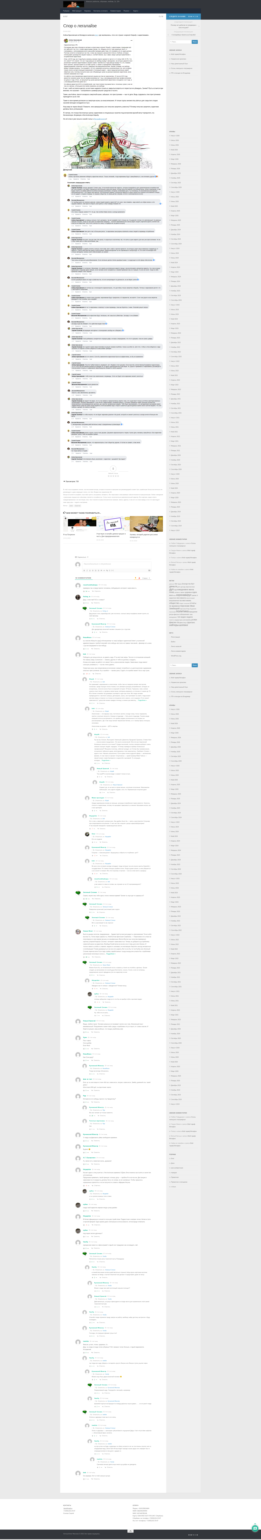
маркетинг (172, 598)
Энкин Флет (106, 965)
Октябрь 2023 (176, 295)
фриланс (191, 622)
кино (174, 595)
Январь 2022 (175, 394)
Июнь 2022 (175, 370)
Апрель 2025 (175, 211)
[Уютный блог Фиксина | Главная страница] (73, 4)
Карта (135, 11)
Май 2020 (174, 488)
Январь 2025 (175, 225)
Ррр (104, 1110)
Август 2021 (175, 417)
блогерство (186, 584)
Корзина (87, 11)
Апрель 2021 (175, 436)
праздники (193, 612)
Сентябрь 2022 (176, 356)
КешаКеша (106, 1068)
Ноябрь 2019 (175, 516)
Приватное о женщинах (179, 1182)
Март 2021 (174, 441)
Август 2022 (175, 361)
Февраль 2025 (176, 220)
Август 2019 (175, 530)
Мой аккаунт (77, 11)
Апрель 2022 (175, 380)
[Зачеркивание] (92, 570)
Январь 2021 (175, 450)
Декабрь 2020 (176, 455)
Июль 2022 (175, 366)
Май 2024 (174, 262)
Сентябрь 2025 (176, 187)
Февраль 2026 (176, 164)
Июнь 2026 (175, 145)
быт (192, 584)
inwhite (105, 1360)
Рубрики (66, 11)
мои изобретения (177, 1168)
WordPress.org (176, 656)
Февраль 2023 (176, 333)
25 (128, 518)
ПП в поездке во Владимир (180, 73)
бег (176, 584)
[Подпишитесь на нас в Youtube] (191, 16)
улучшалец (187, 620)
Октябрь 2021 (176, 408)
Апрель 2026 (175, 154)
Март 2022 (174, 385)
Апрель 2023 (175, 323)
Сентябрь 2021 (176, 413)
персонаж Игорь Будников (188, 609)
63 (161, 518)
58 (162, 16)
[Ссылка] (107, 570)
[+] (112, 570)
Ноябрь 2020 (175, 460)
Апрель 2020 (175, 493)
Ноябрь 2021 (175, 403)
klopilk (112, 771)
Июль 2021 (175, 422)
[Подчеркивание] (89, 570)
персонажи (172, 612)
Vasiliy (105, 1256)
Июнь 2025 (175, 201)
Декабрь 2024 (176, 229)
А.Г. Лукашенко (89, 1157)
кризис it (195, 595)
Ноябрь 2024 (175, 234)
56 (95, 518)
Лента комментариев (178, 651)
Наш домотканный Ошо (179, 63)
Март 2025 (174, 215)
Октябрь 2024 (176, 239)
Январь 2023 (175, 338)
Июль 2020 (175, 479)
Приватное (175, 1177)
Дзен (172, 1163)
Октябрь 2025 (176, 182)
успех (194, 619)
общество (77, 505)
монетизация (191, 598)
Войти (173, 642)
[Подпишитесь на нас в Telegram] (189, 16)
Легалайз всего (100, 119)
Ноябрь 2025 (175, 178)
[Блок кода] (104, 570)
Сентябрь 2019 (176, 526)
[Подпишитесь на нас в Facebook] (197, 16)
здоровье (188, 592)
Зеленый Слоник (110, 627)
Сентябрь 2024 (176, 244)
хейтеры (174, 625)
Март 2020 (174, 497)
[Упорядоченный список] (95, 570)
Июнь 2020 (175, 483)
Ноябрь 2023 (175, 291)
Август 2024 (175, 248)
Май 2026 (174, 150)
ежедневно (182, 589)
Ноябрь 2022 (175, 347)
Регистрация (175, 637)
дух (171, 589)
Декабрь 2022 (176, 342)
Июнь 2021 (175, 427)
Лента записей (176, 646)
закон (71, 505)
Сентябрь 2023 (176, 300)
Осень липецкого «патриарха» (181, 68)
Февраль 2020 (176, 502)
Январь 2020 (175, 507)
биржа (179, 584)
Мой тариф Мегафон (178, 54)
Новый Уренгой (117, 785)
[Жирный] (84, 570)
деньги (173, 586)
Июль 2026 (175, 140)
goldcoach (171, 584)
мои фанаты (181, 598)
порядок (174, 1172)
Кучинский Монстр (114, 1387)
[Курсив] (87, 570)
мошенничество (175, 601)
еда (175, 590)
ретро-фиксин (174, 614)
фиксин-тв (174, 622)
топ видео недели (185, 617)
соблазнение (184, 614)
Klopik (107, 711)
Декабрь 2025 (176, 173)
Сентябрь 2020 (176, 469)
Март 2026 (174, 159)
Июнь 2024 (175, 258)
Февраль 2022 (176, 389)
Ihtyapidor (108, 836)
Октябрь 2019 (176, 521)
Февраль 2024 (176, 276)
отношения (186, 603)
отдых (181, 603)
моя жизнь (186, 601)
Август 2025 (175, 192)
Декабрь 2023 (176, 286)
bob (104, 682)
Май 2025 (174, 206)
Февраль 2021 (176, 446)
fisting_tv (105, 611)
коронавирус (184, 594)
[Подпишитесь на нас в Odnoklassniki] (195, 16)
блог (65, 16)
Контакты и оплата (100, 11)
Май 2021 (174, 432)
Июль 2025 (175, 197)
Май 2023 (174, 319)
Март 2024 (174, 272)
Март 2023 (174, 328)
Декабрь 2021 (176, 399)
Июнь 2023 (175, 314)
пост (96, 35)
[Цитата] (101, 570)
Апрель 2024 (175, 267)
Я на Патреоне (69, 535)
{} (109, 570)
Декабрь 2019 (176, 511)
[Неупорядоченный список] (98, 570)
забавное (177, 592)
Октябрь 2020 (176, 464)
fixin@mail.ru (67, 1508)
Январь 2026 (175, 168)
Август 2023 (175, 305)
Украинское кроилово (178, 59)
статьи (173, 1187)
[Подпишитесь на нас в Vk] (193, 16)
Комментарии (115, 11)
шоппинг (183, 625)
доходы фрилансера (188, 587)
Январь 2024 (175, 281)
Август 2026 (175, 135)
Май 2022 (174, 375)
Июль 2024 (175, 253)
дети (178, 587)
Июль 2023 (175, 309)
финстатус (183, 622)
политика (182, 611)
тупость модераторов (175, 620)
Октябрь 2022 (176, 352)
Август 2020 (175, 474)
